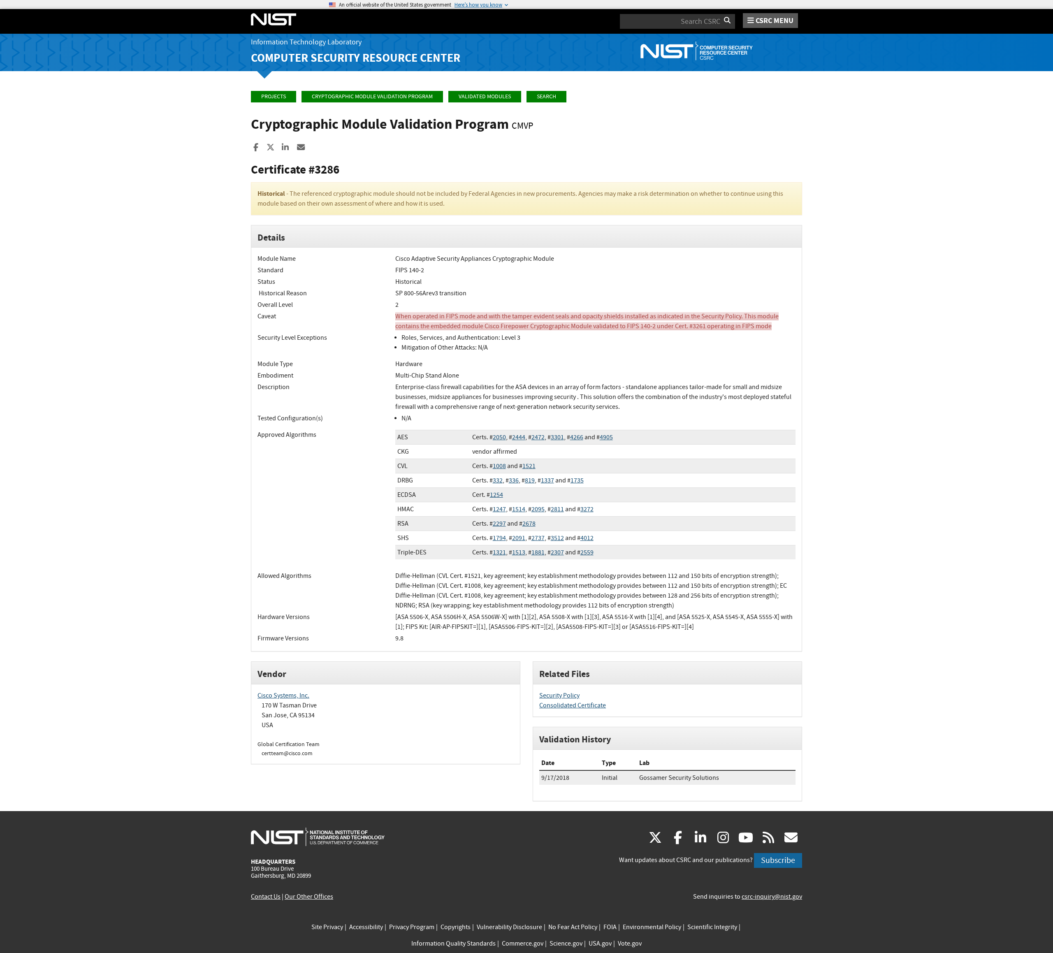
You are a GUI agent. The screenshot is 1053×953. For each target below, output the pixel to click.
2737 (538, 538)
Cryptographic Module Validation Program (372, 96)
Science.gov (566, 943)
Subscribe (778, 860)
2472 (538, 437)
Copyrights (456, 927)
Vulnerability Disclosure (509, 927)
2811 (557, 509)
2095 (538, 509)
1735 (577, 480)
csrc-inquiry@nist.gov (772, 897)
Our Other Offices (309, 897)
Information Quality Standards (453, 943)
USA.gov (600, 943)
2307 (557, 552)
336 (514, 480)
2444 (518, 437)
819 (530, 480)
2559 (587, 552)
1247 (499, 509)
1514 (518, 509)
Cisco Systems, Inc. (283, 695)
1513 (518, 552)
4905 (606, 437)
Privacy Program (411, 927)
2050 (499, 437)
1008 (499, 466)
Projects (273, 96)
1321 (499, 552)
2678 (529, 523)
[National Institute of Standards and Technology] (318, 836)
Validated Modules (485, 96)
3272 (587, 509)
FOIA (610, 927)
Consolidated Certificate (572, 705)
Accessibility (366, 927)
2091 (518, 538)
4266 (576, 437)
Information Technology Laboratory (306, 42)
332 (498, 480)
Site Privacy (327, 927)
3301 (557, 437)
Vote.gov (630, 943)
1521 (529, 466)
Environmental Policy (652, 927)
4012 (587, 538)
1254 (496, 495)
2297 (499, 523)
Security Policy (559, 695)
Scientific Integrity (712, 927)
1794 (499, 538)
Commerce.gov (522, 943)
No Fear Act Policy (572, 927)
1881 (538, 552)
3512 (557, 538)
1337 (547, 480)
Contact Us (266, 897)
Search (546, 96)
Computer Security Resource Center (355, 57)
